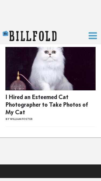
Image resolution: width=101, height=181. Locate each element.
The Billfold (30, 36)
